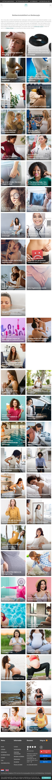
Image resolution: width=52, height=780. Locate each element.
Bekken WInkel (9, 28)
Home (2, 746)
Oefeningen (4, 752)
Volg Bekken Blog (5, 763)
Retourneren (17, 759)
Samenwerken (17, 749)
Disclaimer (16, 762)
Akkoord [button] (46, 777)
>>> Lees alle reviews (32, 764)
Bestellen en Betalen (19, 756)
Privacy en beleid (18, 764)
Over (2, 760)
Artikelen (3, 749)
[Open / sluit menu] (50, 5)
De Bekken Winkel (5, 754)
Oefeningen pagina (38, 26)
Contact (3, 757)
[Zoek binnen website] (1, 5)
